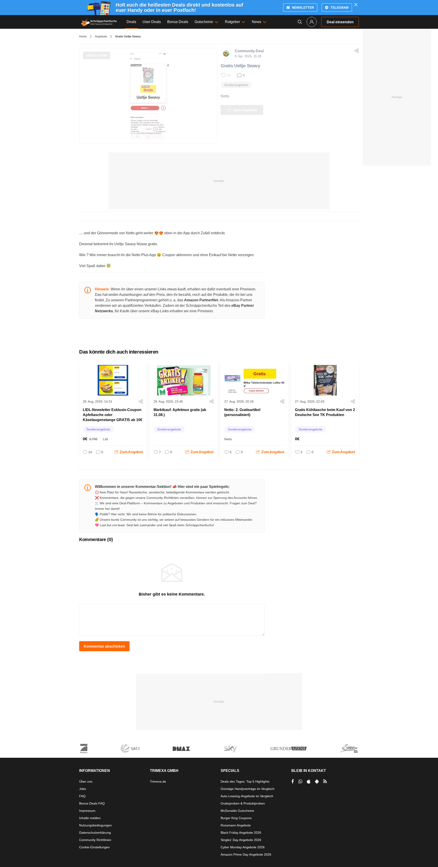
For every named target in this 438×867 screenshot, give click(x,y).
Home (83, 36)
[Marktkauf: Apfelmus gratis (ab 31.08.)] (184, 380)
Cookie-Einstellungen (94, 847)
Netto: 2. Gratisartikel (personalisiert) (242, 412)
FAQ (82, 796)
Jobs (82, 789)
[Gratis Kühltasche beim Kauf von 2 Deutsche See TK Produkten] (325, 380)
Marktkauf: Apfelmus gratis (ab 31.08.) (180, 412)
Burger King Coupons (236, 818)
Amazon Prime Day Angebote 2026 (246, 854)
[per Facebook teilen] (292, 781)
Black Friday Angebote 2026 (241, 832)
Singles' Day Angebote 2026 (241, 840)
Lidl (105, 439)
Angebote (101, 36)
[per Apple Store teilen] (308, 781)
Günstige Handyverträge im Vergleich (247, 789)
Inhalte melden (90, 818)
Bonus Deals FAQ (92, 803)
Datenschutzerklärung (95, 832)
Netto (225, 96)
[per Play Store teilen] (317, 781)
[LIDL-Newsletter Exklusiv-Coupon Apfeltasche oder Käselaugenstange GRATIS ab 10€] (113, 380)
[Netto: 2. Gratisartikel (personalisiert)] (254, 380)
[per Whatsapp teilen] (300, 781)
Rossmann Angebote (236, 825)
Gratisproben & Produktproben (243, 803)
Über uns (85, 781)
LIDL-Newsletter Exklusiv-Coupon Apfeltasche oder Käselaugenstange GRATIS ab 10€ (112, 415)
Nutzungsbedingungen (95, 825)
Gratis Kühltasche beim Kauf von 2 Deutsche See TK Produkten (325, 412)
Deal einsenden (340, 22)
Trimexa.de (158, 781)
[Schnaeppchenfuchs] (99, 22)
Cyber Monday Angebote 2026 (243, 847)
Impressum (87, 810)
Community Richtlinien (95, 840)
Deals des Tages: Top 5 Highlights (245, 781)
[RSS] (325, 781)
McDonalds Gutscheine (237, 810)
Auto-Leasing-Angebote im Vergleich (247, 796)
